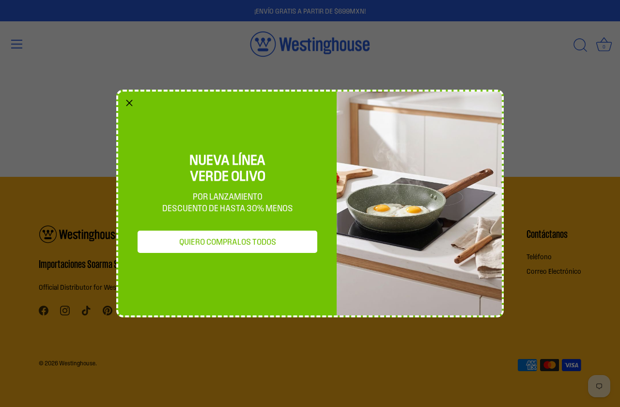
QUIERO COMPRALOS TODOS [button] (227, 241)
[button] (129, 103)
